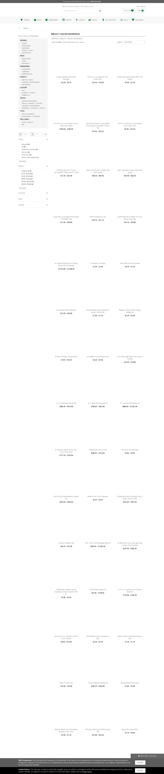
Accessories (26, 46)
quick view (58, 89)
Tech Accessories (28, 114)
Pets (23, 90)
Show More (22, 161)
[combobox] (134, 42)
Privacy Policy (87, 772)
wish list (69, 89)
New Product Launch (87, 6)
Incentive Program (74, 6)
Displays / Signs (27, 80)
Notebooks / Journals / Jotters (33, 108)
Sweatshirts (26, 53)
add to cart (67, 72)
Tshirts (24, 43)
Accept (140, 763)
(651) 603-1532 (96, 1)
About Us (65, 6)
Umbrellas (26, 95)
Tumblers (25, 71)
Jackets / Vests (27, 50)
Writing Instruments (29, 101)
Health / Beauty (27, 122)
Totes (24, 61)
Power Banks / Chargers (31, 116)
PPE (23, 124)
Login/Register (141, 6)
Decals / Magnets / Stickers (32, 103)
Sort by (119, 42)
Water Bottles (27, 74)
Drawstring (26, 59)
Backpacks (25, 63)
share (78, 89)
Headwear (25, 48)
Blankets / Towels (28, 93)
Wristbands (26, 84)
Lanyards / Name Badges (30, 82)
